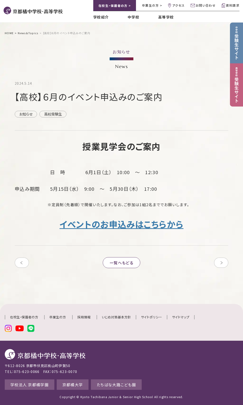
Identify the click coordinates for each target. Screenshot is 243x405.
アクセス (178, 5)
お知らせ (26, 113)
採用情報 (84, 317)
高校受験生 (53, 113)
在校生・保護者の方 (24, 317)
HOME (9, 33)
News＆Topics (28, 33)
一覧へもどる (121, 262)
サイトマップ (180, 317)
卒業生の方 (57, 317)
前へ (22, 262)
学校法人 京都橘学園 (29, 384)
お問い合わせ (206, 5)
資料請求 (232, 5)
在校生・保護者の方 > (114, 5)
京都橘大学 (72, 384)
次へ (221, 262)
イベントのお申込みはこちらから (121, 224)
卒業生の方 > (152, 5)
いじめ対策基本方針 (116, 317)
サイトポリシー (151, 317)
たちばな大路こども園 (116, 384)
